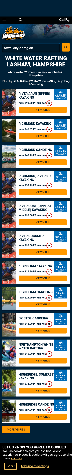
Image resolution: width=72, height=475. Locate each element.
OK (10, 466)
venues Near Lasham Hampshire (46, 73)
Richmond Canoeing (35, 150)
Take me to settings (35, 466)
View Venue (43, 110)
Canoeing (36, 84)
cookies (16, 458)
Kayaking (64, 81)
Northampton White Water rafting (36, 346)
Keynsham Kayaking (35, 266)
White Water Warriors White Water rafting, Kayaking (14, 33)
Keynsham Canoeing (36, 292)
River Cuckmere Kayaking (32, 238)
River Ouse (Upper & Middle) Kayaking (35, 208)
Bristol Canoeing (33, 318)
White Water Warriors (21, 72)
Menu (4, 20)
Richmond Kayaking (35, 124)
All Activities (21, 81)
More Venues (16, 430)
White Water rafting (43, 81)
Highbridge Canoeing (36, 404)
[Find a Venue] (31, 47)
